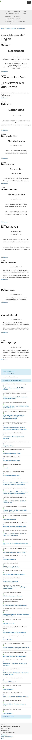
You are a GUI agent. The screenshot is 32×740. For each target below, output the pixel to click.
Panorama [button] (7, 11)
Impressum (4, 735)
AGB (2, 738)
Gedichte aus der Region (18, 28)
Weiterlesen (4, 71)
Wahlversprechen (9, 189)
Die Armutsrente (8, 262)
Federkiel (7, 28)
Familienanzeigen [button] (9, 21)
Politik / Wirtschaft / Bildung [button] (12, 13)
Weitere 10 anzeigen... (9, 716)
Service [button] (18, 19)
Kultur (2, 28)
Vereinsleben (17, 16)
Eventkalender (21, 21)
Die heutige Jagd (8, 342)
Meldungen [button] (8, 16)
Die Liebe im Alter (9, 136)
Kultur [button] (24, 11)
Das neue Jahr (7, 164)
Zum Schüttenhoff (9, 314)
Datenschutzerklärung (7, 736)
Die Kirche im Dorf (9, 227)
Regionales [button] (17, 11)
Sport (24, 13)
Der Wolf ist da (8, 289)
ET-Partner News (9, 19)
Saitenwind (6, 103)
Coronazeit (6, 44)
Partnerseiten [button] (8, 24)
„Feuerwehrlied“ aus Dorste (13, 77)
